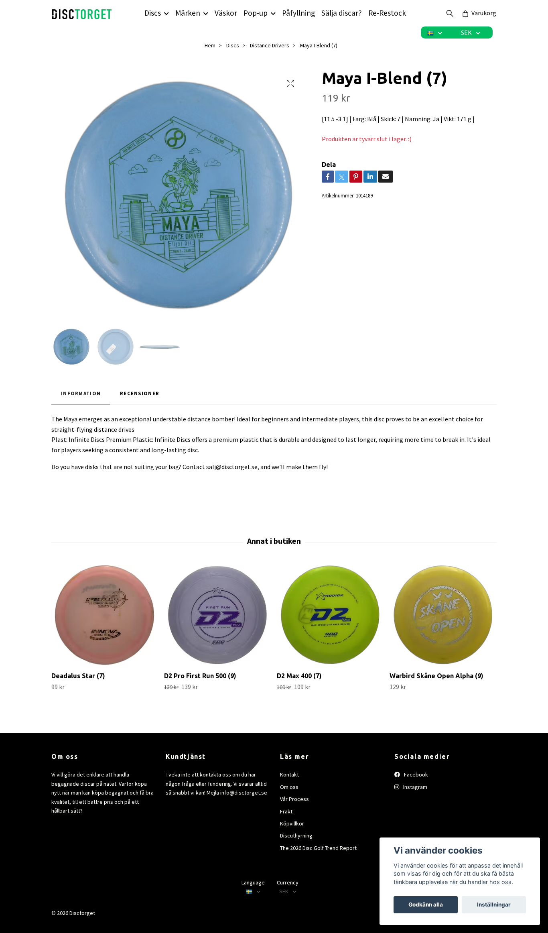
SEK (467, 32)
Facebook (415, 774)
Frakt (286, 811)
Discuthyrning (296, 835)
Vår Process (294, 799)
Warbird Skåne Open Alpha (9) (436, 675)
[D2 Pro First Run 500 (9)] (217, 615)
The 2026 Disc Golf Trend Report (318, 848)
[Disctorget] (82, 13)
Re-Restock (387, 13)
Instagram (414, 787)
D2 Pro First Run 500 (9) (200, 675)
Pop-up (256, 13)
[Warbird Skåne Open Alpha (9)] (443, 615)
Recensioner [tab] (139, 393)
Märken (187, 13)
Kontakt (289, 774)
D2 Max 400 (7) (299, 675)
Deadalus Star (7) (78, 675)
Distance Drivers (269, 45)
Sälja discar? (341, 13)
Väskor (226, 13)
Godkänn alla (425, 904)
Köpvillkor (292, 823)
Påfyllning (298, 13)
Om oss (289, 787)
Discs (152, 13)
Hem (210, 45)
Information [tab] (81, 393)
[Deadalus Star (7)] (104, 615)
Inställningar (494, 904)
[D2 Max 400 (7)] (330, 615)
